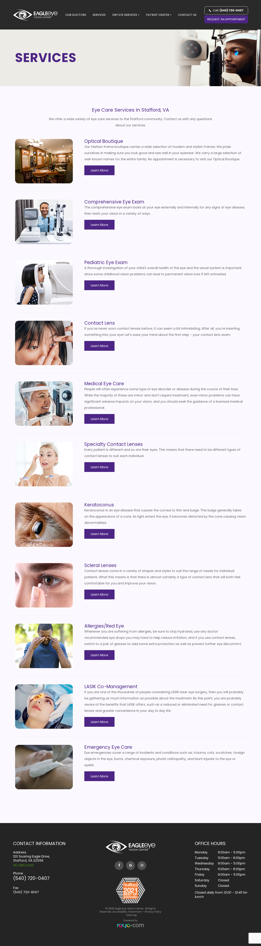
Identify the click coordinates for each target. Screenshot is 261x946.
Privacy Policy (153, 911)
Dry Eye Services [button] (124, 15)
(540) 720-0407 (31, 878)
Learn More (99, 170)
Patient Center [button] (157, 15)
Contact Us (187, 15)
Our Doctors (75, 15)
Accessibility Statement (127, 911)
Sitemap (131, 915)
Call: (228, 10)
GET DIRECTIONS (23, 865)
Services (99, 15)
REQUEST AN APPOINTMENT (226, 19)
